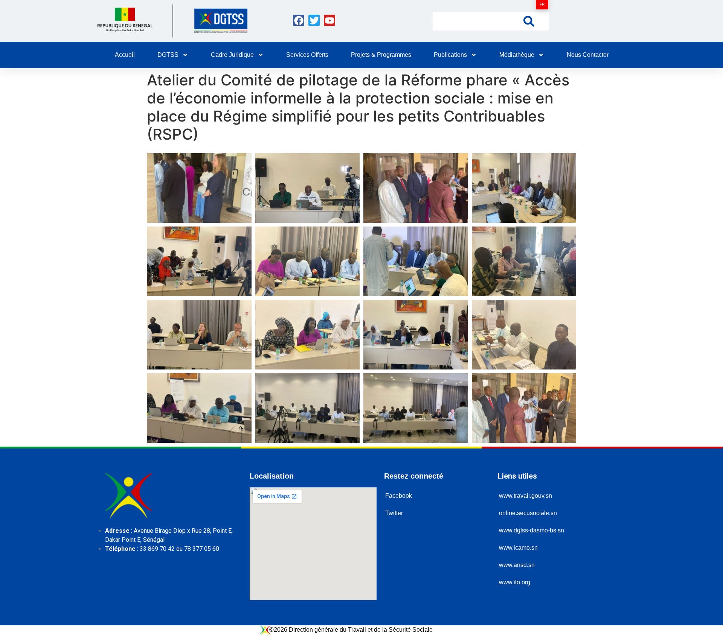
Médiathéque (516, 55)
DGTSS (167, 55)
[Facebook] (298, 20)
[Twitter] (314, 20)
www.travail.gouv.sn (525, 496)
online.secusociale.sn (528, 513)
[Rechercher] (529, 21)
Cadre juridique (232, 55)
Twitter (394, 513)
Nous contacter (588, 55)
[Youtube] (329, 20)
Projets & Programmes (381, 55)
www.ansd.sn (517, 565)
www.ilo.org (514, 582)
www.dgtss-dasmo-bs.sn (531, 530)
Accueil (125, 55)
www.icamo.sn (518, 547)
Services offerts (307, 55)
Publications (450, 55)
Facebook (398, 496)
